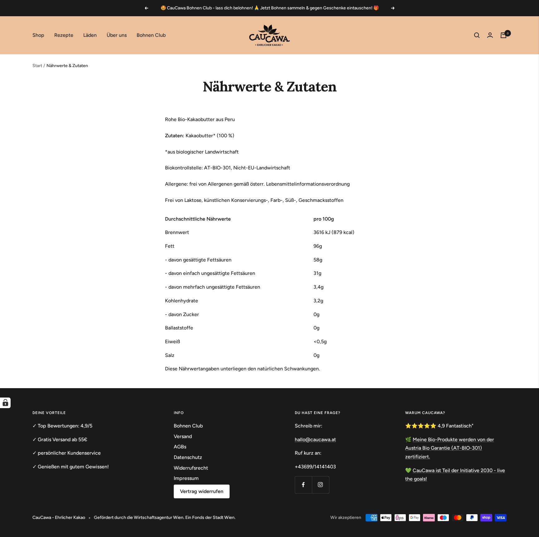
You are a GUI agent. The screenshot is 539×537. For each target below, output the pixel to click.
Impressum (186, 478)
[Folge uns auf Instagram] (320, 484)
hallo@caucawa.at (315, 439)
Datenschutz (188, 457)
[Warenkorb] (503, 35)
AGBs (180, 447)
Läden (90, 35)
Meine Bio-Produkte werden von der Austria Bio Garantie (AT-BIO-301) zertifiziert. (449, 448)
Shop (38, 35)
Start (37, 65)
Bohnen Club (151, 35)
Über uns (117, 35)
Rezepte (63, 35)
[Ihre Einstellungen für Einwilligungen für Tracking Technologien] (5, 403)
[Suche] (477, 35)
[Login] (490, 35)
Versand (183, 436)
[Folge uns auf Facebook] (303, 484)
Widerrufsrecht (191, 468)
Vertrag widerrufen (201, 491)
